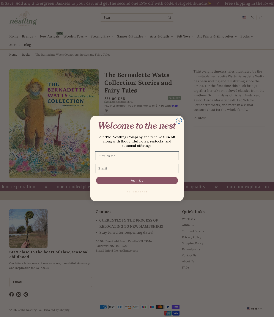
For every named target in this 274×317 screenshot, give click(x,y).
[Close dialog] (179, 120)
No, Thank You (137, 191)
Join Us (137, 180)
